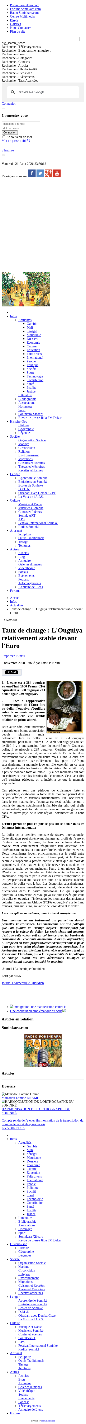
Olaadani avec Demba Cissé (37, 493)
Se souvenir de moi (19, 137)
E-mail (20, 656)
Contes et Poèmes (30, 511)
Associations (26, 402)
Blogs (14, 20)
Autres (14, 549)
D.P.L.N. (24, 489)
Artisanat (16, 530)
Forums (15, 590)
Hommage (25, 406)
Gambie (32, 323)
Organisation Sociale (32, 440)
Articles (23, 553)
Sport (30, 372)
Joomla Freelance (48, 1421)
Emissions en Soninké (32, 481)
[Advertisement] (43, 225)
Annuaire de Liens (30, 587)
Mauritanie (34, 335)
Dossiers (32, 338)
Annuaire (24, 560)
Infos (13, 316)
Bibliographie (27, 399)
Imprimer (8, 656)
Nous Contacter (20, 27)
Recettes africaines (30, 470)
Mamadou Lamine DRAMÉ (20, 1098)
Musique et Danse (30, 504)
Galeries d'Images (30, 564)
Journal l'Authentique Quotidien (23, 983)
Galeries (15, 24)
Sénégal (32, 331)
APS (21, 519)
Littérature (25, 395)
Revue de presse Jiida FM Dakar (39, 417)
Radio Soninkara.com (24, 12)
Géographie (26, 429)
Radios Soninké (28, 526)
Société (31, 369)
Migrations (25, 459)
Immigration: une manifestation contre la (39, 1007)
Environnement (28, 455)
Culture (32, 346)
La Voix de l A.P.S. (31, 496)
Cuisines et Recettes (31, 463)
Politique (32, 365)
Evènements (26, 575)
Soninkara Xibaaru (30, 414)
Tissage (23, 542)
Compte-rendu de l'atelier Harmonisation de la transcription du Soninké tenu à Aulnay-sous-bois (42, 1122)
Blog (21, 557)
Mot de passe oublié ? (16, 140)
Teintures (24, 545)
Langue (15, 474)
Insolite (31, 387)
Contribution (35, 380)
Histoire (23, 425)
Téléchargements (29, 583)
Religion (24, 451)
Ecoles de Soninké (30, 485)
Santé (30, 384)
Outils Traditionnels (31, 538)
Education (33, 350)
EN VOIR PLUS (13, 1128)
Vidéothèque (26, 568)
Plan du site (17, 31)
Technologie (35, 376)
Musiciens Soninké (30, 508)
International (35, 357)
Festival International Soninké (38, 523)
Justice (31, 391)
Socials (23, 572)
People (31, 361)
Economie (33, 342)
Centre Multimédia (22, 16)
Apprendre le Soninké (32, 478)
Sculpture (24, 534)
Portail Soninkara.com (24, 5)
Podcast (23, 579)
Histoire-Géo (18, 421)
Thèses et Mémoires (31, 466)
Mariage (23, 444)
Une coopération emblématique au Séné (36, 1011)
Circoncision (26, 448)
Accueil (15, 598)
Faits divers (34, 354)
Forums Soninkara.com (25, 9)
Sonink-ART (26, 515)
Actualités (25, 320)
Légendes (24, 432)
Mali (30, 327)
